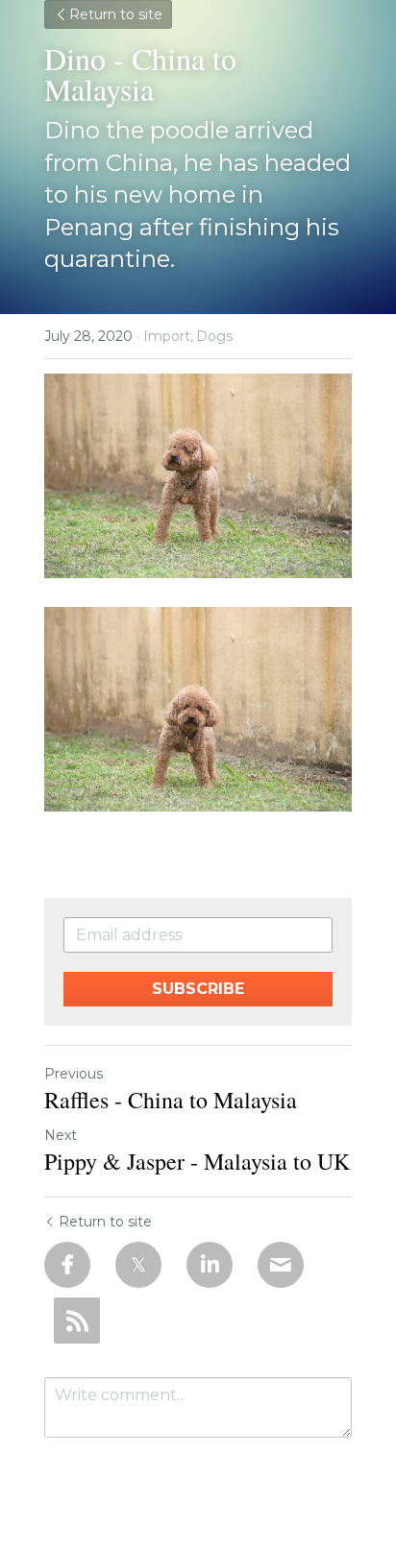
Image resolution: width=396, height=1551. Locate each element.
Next (60, 1135)
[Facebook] (67, 1265)
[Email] (281, 1265)
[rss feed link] (77, 1320)
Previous (73, 1073)
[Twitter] (138, 1265)
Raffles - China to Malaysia (170, 1099)
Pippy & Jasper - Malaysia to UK (197, 1161)
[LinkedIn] (209, 1265)
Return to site (115, 14)
